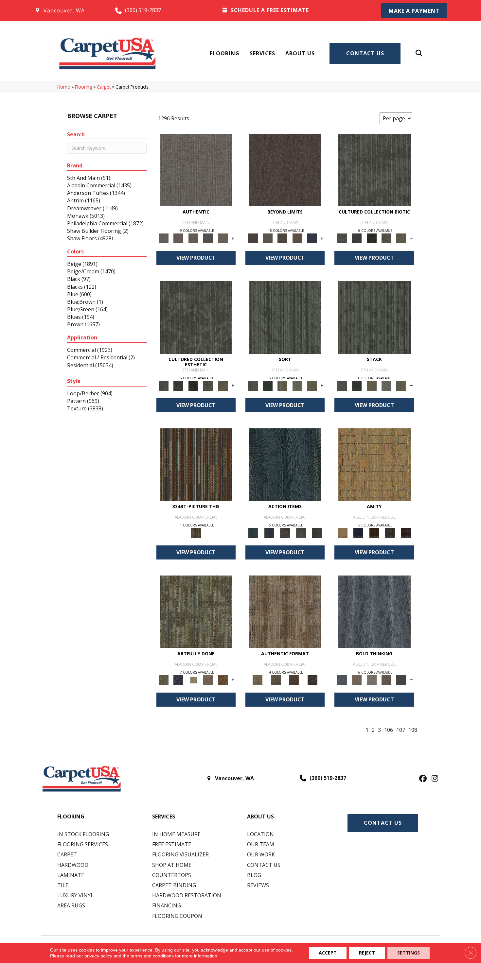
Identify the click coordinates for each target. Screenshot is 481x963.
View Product (196, 257)
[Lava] (371, 679)
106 (388, 730)
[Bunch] (267, 385)
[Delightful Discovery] (196, 611)
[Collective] (371, 238)
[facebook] (422, 779)
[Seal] (401, 679)
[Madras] (374, 464)
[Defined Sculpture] (285, 611)
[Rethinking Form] (294, 679)
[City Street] (317, 532)
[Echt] (178, 238)
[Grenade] (356, 679)
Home (63, 87)
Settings (408, 953)
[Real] (223, 238)
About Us (300, 53)
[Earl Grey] (301, 532)
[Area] (285, 170)
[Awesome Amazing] (208, 679)
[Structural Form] (312, 679)
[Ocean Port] (269, 532)
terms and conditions (152, 955)
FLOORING (70, 816)
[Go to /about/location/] (68, 10)
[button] (414, 10)
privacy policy (98, 955)
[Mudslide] (196, 464)
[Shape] (374, 611)
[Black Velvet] (406, 532)
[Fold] (282, 385)
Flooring (225, 53)
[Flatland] (312, 238)
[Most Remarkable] (178, 679)
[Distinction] (401, 238)
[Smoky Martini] (390, 532)
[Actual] (196, 170)
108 (412, 730)
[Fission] (386, 679)
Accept (328, 953)
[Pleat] (297, 385)
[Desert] (267, 238)
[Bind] (285, 317)
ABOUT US (260, 816)
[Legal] (208, 238)
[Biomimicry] (374, 170)
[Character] (356, 238)
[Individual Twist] (276, 679)
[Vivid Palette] (223, 679)
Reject (367, 953)
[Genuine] (193, 238)
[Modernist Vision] (193, 679)
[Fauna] (297, 238)
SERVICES (163, 816)
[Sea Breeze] (358, 532)
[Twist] (312, 385)
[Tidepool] (285, 464)
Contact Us (365, 53)
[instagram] (433, 779)
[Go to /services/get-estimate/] (293, 10)
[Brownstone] (285, 532)
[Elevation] (282, 238)
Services (262, 53)
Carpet (104, 87)
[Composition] (386, 238)
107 (400, 730)
